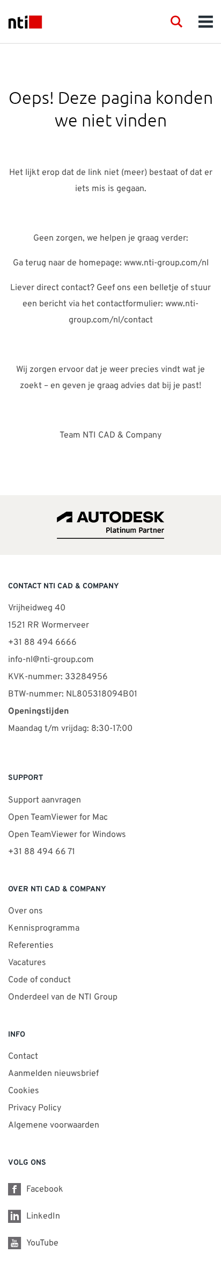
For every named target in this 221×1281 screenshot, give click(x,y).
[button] (176, 21)
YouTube (42, 1243)
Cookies (23, 1091)
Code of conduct (39, 980)
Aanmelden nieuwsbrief (53, 1073)
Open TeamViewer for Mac (58, 817)
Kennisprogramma (43, 928)
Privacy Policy (34, 1108)
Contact (23, 1056)
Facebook (44, 1189)
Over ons (25, 911)
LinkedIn (43, 1216)
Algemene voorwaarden (53, 1125)
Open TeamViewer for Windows (67, 834)
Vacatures (27, 963)
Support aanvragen (44, 800)
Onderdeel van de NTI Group (62, 997)
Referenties (31, 945)
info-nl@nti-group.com (51, 659)
